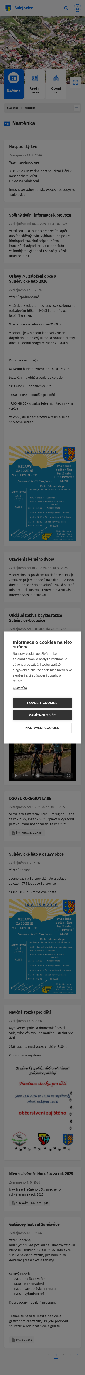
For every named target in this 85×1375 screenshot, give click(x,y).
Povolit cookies (42, 703)
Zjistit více (20, 688)
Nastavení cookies (42, 728)
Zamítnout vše (42, 715)
